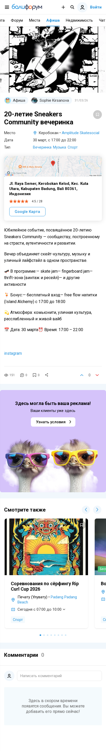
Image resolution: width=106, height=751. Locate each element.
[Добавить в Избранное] (97, 114)
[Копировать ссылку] (46, 375)
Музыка (59, 147)
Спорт (73, 147)
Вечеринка (42, 147)
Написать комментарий (41, 676)
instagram (13, 353)
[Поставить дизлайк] (97, 375)
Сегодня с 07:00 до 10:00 (39, 609)
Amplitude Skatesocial (80, 133)
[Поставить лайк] (81, 375)
